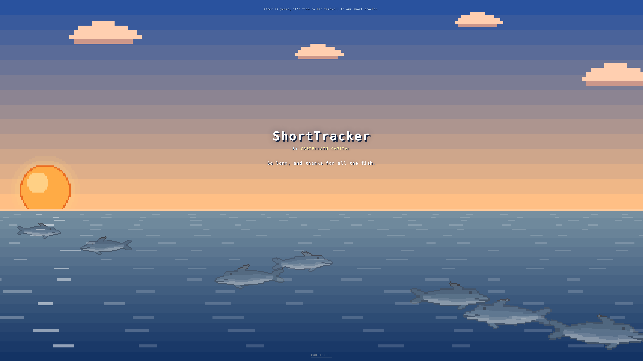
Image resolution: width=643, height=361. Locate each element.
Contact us (321, 355)
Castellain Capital (325, 149)
